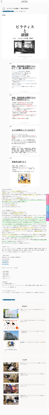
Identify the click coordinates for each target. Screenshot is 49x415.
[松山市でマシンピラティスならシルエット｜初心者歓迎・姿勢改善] (24, 1)
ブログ (12, 11)
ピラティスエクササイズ (6, 11)
